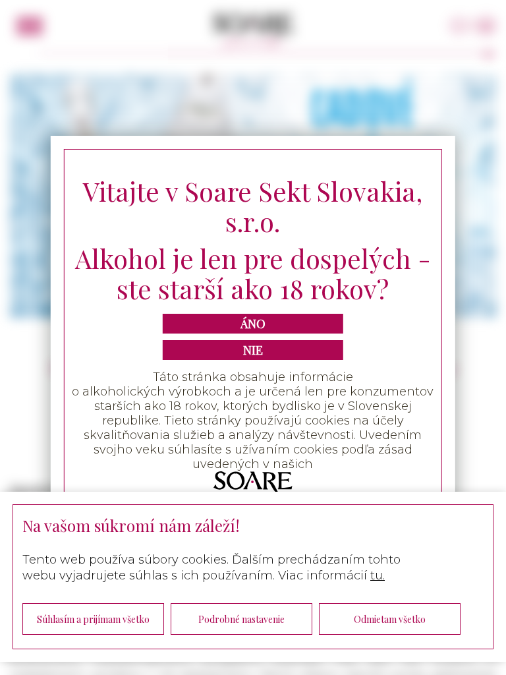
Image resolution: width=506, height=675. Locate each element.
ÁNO (253, 324)
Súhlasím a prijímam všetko (93, 619)
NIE (253, 350)
